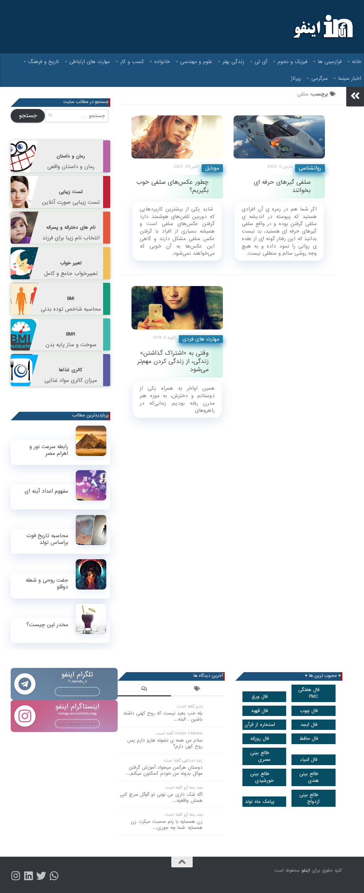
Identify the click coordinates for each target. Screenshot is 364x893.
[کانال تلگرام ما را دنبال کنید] (54, 876)
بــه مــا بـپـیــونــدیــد (77, 691)
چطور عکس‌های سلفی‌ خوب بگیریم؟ (172, 186)
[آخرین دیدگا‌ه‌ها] (144, 689)
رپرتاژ (296, 78)
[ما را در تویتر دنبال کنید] (41, 876)
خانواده (162, 62)
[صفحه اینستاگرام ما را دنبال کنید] (16, 876)
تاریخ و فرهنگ (43, 62)
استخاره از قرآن (260, 724)
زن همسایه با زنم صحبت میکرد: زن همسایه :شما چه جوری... (167, 824)
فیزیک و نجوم (292, 62)
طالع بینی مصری (260, 756)
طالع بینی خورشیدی (262, 777)
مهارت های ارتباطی (89, 62)
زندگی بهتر (233, 62)
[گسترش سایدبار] (355, 96)
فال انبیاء (308, 759)
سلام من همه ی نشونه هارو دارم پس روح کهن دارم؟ (165, 743)
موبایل (212, 168)
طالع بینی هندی (309, 777)
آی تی (261, 62)
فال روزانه (259, 738)
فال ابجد (308, 724)
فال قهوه (259, 711)
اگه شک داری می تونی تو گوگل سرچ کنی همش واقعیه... (161, 797)
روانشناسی (310, 168)
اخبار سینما (349, 78)
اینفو (305, 870)
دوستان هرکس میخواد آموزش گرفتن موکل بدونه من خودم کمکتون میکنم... (164, 770)
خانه (356, 62)
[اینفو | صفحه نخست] (322, 26)
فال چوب (309, 711)
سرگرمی (319, 78)
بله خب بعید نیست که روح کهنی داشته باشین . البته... (163, 716)
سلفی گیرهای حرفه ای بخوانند (282, 186)
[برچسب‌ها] (197, 689)
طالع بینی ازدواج (309, 798)
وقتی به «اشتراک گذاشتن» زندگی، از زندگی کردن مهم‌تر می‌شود (173, 361)
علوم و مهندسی (196, 62)
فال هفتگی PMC (309, 693)
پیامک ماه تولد (259, 801)
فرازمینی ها (330, 62)
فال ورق (260, 696)
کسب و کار (132, 62)
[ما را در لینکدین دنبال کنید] (28, 876)
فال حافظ (308, 738)
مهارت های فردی (200, 339)
